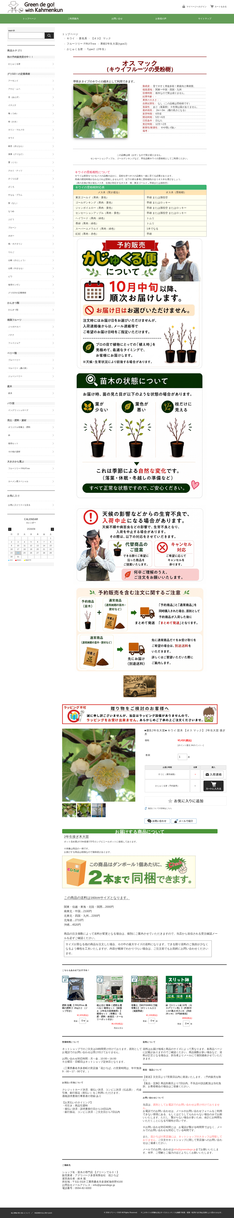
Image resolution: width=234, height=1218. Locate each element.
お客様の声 (160, 18)
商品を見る (118, 1028)
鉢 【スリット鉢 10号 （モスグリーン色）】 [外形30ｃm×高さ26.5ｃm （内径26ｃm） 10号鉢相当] (179, 1009)
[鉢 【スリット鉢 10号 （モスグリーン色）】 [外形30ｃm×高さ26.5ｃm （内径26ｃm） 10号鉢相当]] (179, 989)
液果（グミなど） (16, 154)
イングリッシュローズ (18, 410)
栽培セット (13, 443)
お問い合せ (117, 18)
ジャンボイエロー (86, 207)
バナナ (11, 335)
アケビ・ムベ (14, 89)
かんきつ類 (13, 310)
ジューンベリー (15, 376)
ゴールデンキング (125, 158)
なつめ (11, 211)
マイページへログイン (196, 6)
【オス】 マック (101, 38)
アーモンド (13, 81)
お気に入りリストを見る (19, 505)
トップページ (29, 18)
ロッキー (165, 202)
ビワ (10, 276)
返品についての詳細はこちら (160, 808)
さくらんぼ (13, 178)
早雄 (149, 197)
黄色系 (83, 38)
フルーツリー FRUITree (81, 43)
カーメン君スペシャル (18, 481)
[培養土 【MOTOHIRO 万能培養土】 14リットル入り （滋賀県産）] (144, 989)
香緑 (78, 223)
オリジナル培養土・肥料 (19, 427)
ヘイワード (82, 218)
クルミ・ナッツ (15, 170)
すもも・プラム (15, 195)
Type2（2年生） (97, 49)
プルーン (12, 227)
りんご (11, 252)
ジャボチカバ (14, 327)
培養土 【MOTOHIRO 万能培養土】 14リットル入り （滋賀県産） (144, 1008)
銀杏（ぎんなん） (16, 146)
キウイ (71, 38)
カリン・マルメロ (16, 130)
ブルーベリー (14, 360)
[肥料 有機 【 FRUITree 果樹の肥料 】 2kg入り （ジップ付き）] (75, 989)
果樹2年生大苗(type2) (113, 43)
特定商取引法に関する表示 (43, 1213)
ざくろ (11, 187)
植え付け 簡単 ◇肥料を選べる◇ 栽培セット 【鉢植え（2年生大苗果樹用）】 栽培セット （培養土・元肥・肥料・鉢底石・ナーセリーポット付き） (110, 1012)
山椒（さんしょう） (17, 260)
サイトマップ (204, 18)
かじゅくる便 (75, 49)
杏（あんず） (14, 97)
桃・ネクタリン (15, 244)
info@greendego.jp (184, 1149)
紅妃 (78, 233)
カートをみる (221, 6)
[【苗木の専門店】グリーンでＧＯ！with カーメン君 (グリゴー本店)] (38, 11)
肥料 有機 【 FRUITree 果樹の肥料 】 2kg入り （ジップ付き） (74, 1008)
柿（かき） (13, 122)
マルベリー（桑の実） (18, 368)
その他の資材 (14, 451)
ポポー (11, 236)
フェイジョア (14, 343)
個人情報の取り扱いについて (20, 1213)
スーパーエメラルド (87, 228)
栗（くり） (13, 162)
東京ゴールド (83, 197)
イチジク (12, 105)
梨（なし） (13, 203)
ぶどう (11, 219)
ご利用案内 (73, 18)
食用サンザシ (14, 285)
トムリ (150, 218)
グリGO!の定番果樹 (17, 293)
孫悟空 (164, 197)
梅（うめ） (13, 113)
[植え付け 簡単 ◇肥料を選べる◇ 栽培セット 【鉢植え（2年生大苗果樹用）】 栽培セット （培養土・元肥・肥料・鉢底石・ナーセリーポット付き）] (110, 989)
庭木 (10, 393)
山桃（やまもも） (16, 268)
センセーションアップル (102, 158)
